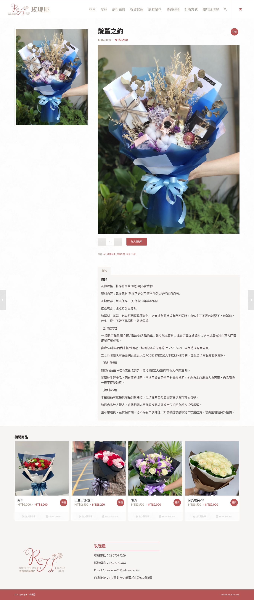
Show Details (55, 516)
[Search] (225, 9)
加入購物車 (136, 241)
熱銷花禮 (121, 254)
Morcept (235, 594)
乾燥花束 (111, 254)
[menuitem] (92, 9)
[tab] (104, 271)
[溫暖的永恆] (3, 300)
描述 (104, 271)
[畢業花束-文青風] (251, 300)
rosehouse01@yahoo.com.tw (122, 570)
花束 (128, 254)
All (104, 254)
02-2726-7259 (117, 555)
